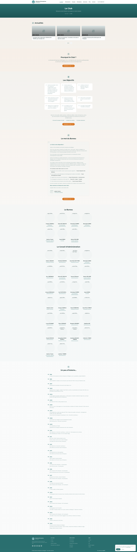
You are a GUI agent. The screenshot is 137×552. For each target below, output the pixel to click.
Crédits (89, 546)
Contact (89, 539)
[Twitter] (35, 546)
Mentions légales (91, 545)
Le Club (52, 541)
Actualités (71, 546)
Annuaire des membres (71, 120)
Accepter (118, 549)
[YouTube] (41, 546)
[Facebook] (37, 546)
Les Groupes (72, 541)
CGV (89, 543)
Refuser (122, 549)
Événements (72, 539)
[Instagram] (33, 546)
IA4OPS (104, 550)
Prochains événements (81, 120)
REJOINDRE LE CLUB (67, 65)
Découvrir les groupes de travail (58, 120)
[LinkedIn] (39, 546)
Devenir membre (54, 543)
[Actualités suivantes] (71, 43)
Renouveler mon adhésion (55, 545)
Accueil (52, 539)
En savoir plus (128, 547)
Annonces (71, 545)
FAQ (89, 541)
